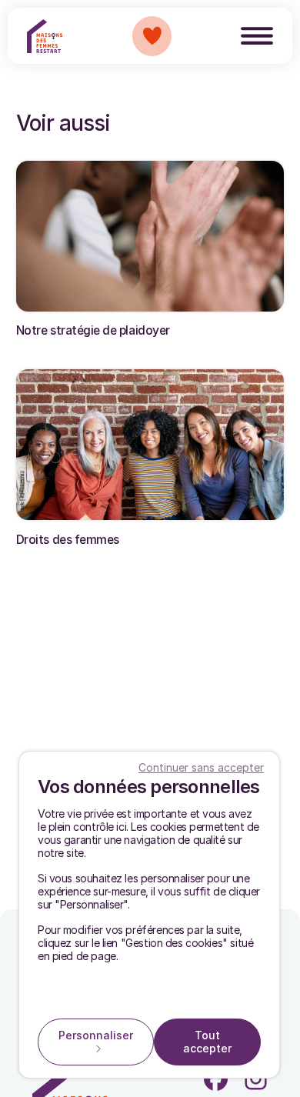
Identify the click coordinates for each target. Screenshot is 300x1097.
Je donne (152, 36)
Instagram (256, 1079)
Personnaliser (95, 1035)
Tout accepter (207, 1042)
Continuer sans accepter (201, 767)
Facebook (216, 1079)
